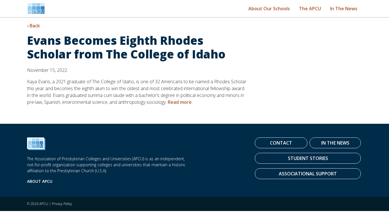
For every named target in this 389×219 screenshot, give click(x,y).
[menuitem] (269, 8)
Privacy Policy (62, 203)
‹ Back (33, 26)
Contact (281, 143)
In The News (343, 8)
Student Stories (308, 158)
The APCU (310, 8)
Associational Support (308, 174)
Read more (180, 102)
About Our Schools (269, 8)
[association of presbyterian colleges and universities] (36, 8)
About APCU (39, 181)
